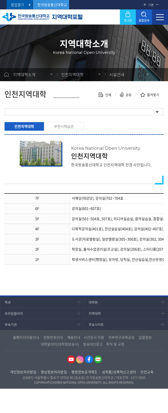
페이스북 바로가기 (89, 359)
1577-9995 (138, 377)
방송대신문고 (93, 344)
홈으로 (6, 74)
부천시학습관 (64, 126)
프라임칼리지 (14, 313)
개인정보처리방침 (23, 371)
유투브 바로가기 (71, 359)
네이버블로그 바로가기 (98, 359)
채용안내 (73, 337)
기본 (151, 4)
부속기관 (11, 324)
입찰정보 (145, 337)
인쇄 (108, 94)
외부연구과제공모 (121, 337)
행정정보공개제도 (84, 371)
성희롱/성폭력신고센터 (119, 371)
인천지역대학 (24, 126)
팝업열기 (17, 4)
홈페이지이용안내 (26, 337)
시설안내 (116, 74)
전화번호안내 (53, 337)
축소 (157, 4)
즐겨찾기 (153, 94)
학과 (8, 302)
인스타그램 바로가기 (80, 359)
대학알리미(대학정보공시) (60, 344)
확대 (145, 4)
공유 (129, 94)
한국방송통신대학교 (52, 4)
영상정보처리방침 (54, 371)
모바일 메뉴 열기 (160, 17)
